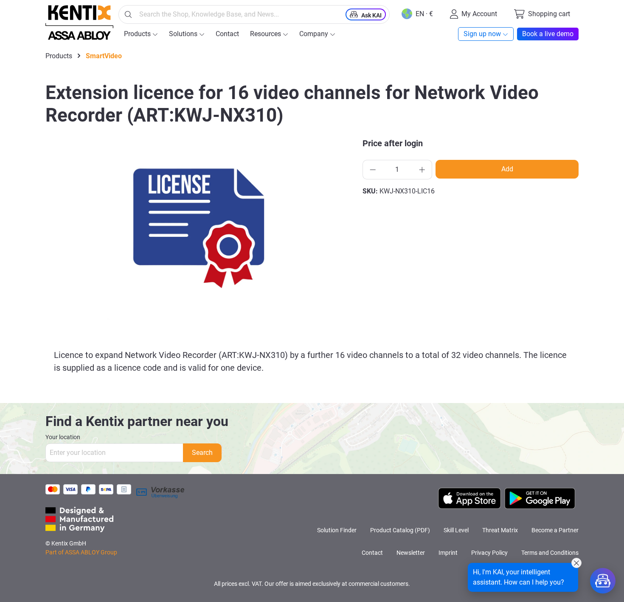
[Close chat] (576, 563)
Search (202, 453)
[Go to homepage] (79, 22)
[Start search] (128, 14)
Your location (62, 437)
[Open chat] (603, 580)
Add (507, 169)
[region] (198, 228)
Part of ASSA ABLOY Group (81, 552)
